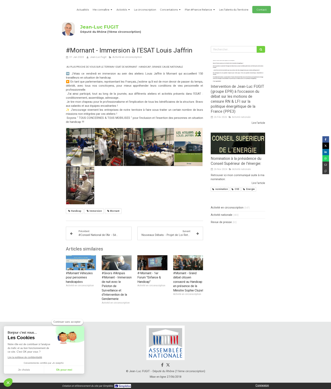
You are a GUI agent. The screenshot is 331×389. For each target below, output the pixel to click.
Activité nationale (221, 215)
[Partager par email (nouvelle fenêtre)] (325, 165)
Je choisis (24, 369)
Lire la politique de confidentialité (25, 357)
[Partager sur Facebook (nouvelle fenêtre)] (325, 139)
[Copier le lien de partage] (325, 171)
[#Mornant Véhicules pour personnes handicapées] (81, 262)
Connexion (262, 385)
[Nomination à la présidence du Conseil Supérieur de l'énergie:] (238, 143)
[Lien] (165, 343)
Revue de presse (221, 222)
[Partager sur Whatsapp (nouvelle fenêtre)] (325, 158)
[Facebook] (162, 365)
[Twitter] (168, 365)
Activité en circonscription (227, 208)
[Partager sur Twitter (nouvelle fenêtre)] (325, 146)
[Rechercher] (261, 49)
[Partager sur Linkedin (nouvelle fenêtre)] (325, 152)
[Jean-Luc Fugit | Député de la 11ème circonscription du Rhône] (68, 29)
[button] (8, 382)
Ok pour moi (64, 369)
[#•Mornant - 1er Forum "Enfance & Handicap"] (152, 262)
